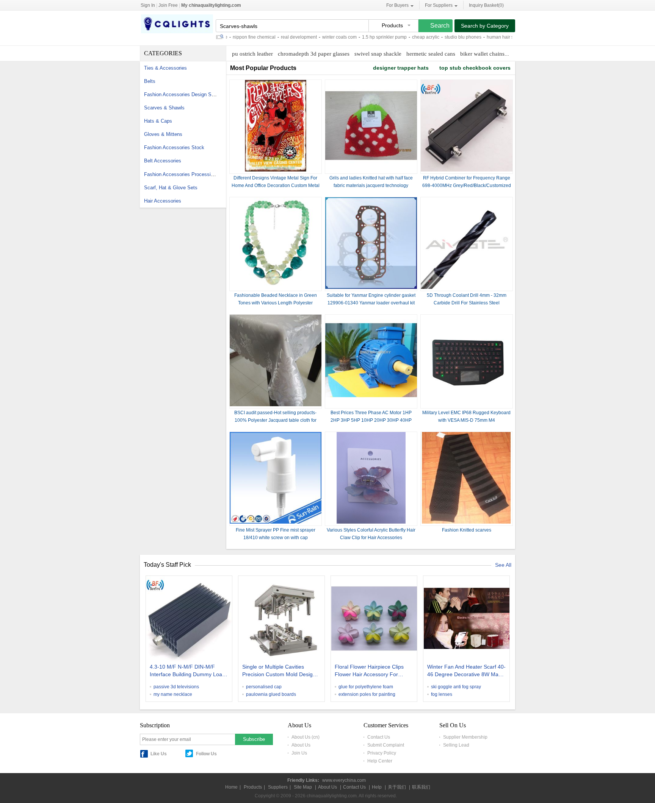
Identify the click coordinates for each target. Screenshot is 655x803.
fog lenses (441, 694)
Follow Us (206, 753)
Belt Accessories (162, 161)
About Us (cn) (305, 737)
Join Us (299, 753)
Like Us (158, 753)
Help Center (379, 761)
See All (503, 565)
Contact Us (378, 737)
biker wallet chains (482, 54)
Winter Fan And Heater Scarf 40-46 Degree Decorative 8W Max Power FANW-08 (466, 671)
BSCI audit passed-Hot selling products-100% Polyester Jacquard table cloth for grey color (275, 420)
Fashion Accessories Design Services (185, 94)
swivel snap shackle (377, 54)
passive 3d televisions (176, 686)
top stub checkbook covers (475, 68)
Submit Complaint (385, 745)
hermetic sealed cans (430, 54)
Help (377, 787)
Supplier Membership (465, 737)
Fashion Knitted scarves (466, 530)
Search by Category (485, 26)
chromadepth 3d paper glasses (313, 54)
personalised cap (264, 686)
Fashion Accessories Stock (174, 147)
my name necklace (173, 694)
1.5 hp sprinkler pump (367, 37)
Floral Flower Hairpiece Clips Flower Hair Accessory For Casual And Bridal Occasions (369, 671)
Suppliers (278, 787)
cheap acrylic (408, 37)
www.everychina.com (344, 780)
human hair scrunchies (492, 37)
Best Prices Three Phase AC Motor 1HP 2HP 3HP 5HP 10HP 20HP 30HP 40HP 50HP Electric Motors (371, 420)
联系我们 (421, 787)
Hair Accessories (162, 201)
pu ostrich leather (252, 54)
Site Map (303, 787)
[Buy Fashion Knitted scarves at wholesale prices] (466, 522)
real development (281, 37)
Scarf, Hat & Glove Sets (170, 187)
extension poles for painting (366, 694)
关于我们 (397, 787)
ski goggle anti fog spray (456, 686)
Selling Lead (456, 745)
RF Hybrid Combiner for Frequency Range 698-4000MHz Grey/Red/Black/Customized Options (466, 185)
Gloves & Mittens (163, 134)
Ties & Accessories (165, 68)
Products (253, 787)
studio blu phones (445, 37)
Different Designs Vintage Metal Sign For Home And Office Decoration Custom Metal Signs (276, 185)
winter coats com (322, 37)
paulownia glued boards (271, 694)
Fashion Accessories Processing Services (190, 174)
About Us (300, 745)
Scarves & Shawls (164, 108)
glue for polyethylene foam (365, 686)
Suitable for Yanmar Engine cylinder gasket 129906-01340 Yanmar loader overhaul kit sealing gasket (371, 303)
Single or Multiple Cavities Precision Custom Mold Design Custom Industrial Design (279, 671)
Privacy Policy (381, 753)
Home (231, 787)
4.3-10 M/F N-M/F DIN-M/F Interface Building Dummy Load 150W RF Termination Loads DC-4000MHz (187, 671)
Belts (149, 81)
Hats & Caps (158, 121)
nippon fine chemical (236, 37)
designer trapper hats (401, 68)
